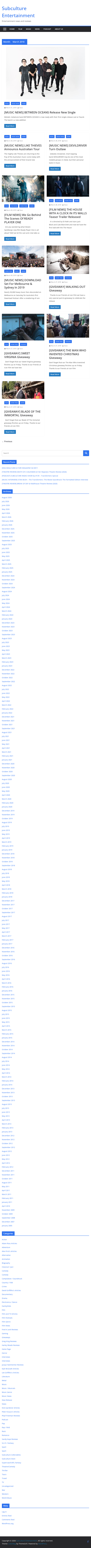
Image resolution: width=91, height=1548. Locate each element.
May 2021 (5, 744)
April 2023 (6, 654)
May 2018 (5, 881)
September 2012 (8, 1147)
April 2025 (6, 560)
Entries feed (6, 1516)
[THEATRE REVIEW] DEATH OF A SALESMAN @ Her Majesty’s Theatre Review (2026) (34, 472)
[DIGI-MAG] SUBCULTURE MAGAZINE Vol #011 (20, 468)
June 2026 (6, 505)
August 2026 (7, 497)
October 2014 (7, 1049)
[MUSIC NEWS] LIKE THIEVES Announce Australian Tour (23, 147)
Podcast (47, 29)
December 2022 (8, 670)
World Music (7, 1498)
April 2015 (6, 1026)
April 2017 (6, 932)
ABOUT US (59, 29)
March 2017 (6, 936)
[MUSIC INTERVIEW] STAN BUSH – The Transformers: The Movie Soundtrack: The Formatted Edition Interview (45, 480)
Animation (6, 1259)
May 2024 (5, 603)
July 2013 (5, 1108)
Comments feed (8, 1519)
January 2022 (7, 713)
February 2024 (7, 615)
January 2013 (7, 1132)
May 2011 (5, 1186)
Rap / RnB (6, 1427)
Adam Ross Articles (9, 1243)
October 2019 (7, 818)
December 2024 (8, 576)
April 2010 (6, 1206)
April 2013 (6, 1120)
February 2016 (7, 987)
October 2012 (7, 1143)
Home (12, 29)
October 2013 (7, 1096)
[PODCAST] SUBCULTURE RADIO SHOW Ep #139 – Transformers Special (30, 476)
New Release (7, 1400)
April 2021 (6, 748)
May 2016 (5, 975)
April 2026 (6, 513)
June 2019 (6, 830)
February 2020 (7, 803)
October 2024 (7, 583)
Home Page (23, 206)
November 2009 (8, 1210)
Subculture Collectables (11, 1455)
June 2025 (6, 552)
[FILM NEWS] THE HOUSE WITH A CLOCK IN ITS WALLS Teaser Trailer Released (68, 213)
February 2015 (7, 1034)
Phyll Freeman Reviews (11, 1416)
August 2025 (7, 544)
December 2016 (8, 948)
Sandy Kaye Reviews (10, 1439)
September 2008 (8, 1218)
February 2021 (7, 756)
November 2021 (8, 720)
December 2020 (8, 764)
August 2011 (7, 1182)
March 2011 (6, 1194)
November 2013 (8, 1092)
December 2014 (8, 1042)
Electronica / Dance (9, 1302)
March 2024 (6, 611)
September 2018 (8, 865)
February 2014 (7, 1081)
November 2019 (8, 814)
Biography (6, 1263)
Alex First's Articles (9, 1251)
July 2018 (5, 873)
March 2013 (6, 1124)
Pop (3, 1423)
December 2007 (8, 1222)
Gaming (5, 1333)
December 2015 (8, 995)
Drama (4, 1298)
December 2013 (8, 1088)
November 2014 (8, 1045)
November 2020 (8, 767)
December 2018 (8, 854)
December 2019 (8, 811)
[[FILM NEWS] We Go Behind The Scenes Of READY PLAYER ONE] (23, 188)
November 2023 (8, 627)
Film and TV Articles (10, 1314)
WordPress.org (8, 1523)
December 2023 (8, 623)
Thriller (5, 1470)
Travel (4, 1478)
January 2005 (7, 1225)
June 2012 (6, 1155)
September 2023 (8, 634)
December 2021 (8, 717)
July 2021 (5, 736)
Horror (4, 1353)
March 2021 (6, 752)
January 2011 (7, 1202)
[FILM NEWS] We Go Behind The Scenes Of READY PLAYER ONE (22, 218)
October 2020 (7, 771)
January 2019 (7, 850)
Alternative (6, 1255)
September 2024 (8, 587)
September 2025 (8, 540)
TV (3, 1482)
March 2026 (6, 517)
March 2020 (6, 799)
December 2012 (8, 1135)
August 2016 (7, 963)
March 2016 (6, 983)
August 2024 (7, 591)
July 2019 (5, 826)
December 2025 (8, 529)
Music (28, 29)
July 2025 (5, 548)
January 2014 (7, 1085)
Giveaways (6, 1337)
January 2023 (7, 666)
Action (4, 1239)
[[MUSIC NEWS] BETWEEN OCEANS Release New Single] (45, 73)
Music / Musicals (8, 1388)
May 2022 (5, 697)
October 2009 (7, 1214)
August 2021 (7, 732)
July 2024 (5, 595)
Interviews (6, 1357)
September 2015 (8, 1006)
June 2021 (6, 740)
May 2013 (5, 1116)
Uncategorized (7, 1486)
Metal (4, 1380)
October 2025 (7, 536)
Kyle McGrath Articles (10, 1369)
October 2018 (7, 861)
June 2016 (6, 971)
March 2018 (6, 889)
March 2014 (6, 1077)
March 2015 (6, 1030)
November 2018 (8, 858)
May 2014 (5, 1069)
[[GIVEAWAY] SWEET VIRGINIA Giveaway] (23, 327)
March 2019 (6, 842)
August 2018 (7, 869)
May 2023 (5, 650)
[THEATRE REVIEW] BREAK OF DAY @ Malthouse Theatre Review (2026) (29, 483)
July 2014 (5, 1061)
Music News (15, 103)
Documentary (7, 1294)
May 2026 (5, 509)
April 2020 (6, 795)
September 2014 (8, 1053)
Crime (4, 1286)
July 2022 (5, 689)
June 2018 (6, 877)
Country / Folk (7, 1282)
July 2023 (5, 642)
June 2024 (6, 599)
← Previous (7, 441)
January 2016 (7, 991)
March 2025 (6, 564)
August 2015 (7, 1010)
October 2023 (7, 630)
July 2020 (5, 783)
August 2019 (7, 822)
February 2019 (7, 846)
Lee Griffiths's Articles (10, 1372)
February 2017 (7, 940)
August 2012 (7, 1151)
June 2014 (6, 1065)
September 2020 (8, 775)
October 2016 (7, 955)
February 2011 (7, 1198)
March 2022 (6, 705)
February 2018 (7, 893)
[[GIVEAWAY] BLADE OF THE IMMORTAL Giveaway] (23, 390)
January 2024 (7, 619)
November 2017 (8, 904)
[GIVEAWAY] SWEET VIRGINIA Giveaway (17, 355)
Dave (21, 108)
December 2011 (8, 1171)
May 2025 (5, 556)
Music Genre (7, 1392)
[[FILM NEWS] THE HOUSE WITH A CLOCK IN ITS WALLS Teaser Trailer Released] (68, 186)
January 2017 (7, 944)
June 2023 (6, 646)
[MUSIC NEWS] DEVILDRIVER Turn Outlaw (68, 147)
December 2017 (8, 901)
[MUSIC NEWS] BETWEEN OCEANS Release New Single (40, 112)
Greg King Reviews (9, 1341)
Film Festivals (7, 1318)
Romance (5, 1435)
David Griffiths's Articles (11, 1290)
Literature (6, 1376)
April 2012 (6, 1163)
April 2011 (6, 1190)
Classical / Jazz (7, 1267)
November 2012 (8, 1139)
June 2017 (6, 924)
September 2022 (8, 681)
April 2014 (6, 1073)
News (37, 29)
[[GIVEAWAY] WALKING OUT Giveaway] (68, 260)
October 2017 (7, 908)
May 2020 (5, 791)
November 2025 (8, 533)
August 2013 (7, 1104)
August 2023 (7, 638)
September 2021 (8, 728)
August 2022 (7, 685)
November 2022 (8, 674)
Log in (4, 1512)
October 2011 (7, 1179)
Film (20, 29)
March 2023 (6, 658)
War (3, 1490)
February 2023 (7, 662)
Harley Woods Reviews (11, 1345)
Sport (4, 1447)
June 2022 (6, 693)
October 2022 (7, 677)
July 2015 (5, 1014)
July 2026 (5, 501)
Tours (4, 1474)
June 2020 (6, 787)
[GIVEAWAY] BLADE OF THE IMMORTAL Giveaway (22, 413)
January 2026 (7, 525)
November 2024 (8, 580)
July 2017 (5, 920)
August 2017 (7, 916)
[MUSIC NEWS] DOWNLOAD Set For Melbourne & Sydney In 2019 (22, 283)
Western (5, 1494)
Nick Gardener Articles (11, 1408)
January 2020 (7, 807)
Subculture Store (8, 1459)
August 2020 (7, 779)
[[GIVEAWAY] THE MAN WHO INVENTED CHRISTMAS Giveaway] (68, 326)
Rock (4, 1431)
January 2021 (7, 760)
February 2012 (7, 1167)
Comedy (5, 1271)
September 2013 (8, 1100)
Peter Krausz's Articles (11, 1412)
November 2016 (8, 951)
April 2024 (6, 607)
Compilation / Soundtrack (12, 1279)
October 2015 (7, 1002)
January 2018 (7, 897)
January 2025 (7, 572)
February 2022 (7, 709)
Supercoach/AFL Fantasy (11, 1463)
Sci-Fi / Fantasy (8, 1443)
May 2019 (5, 834)
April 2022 (6, 701)
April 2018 (6, 885)
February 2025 (7, 568)
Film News (14, 206)
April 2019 (6, 838)
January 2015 (7, 1038)
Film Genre (6, 1322)
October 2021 (7, 724)
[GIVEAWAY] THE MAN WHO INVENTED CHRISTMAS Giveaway (67, 354)
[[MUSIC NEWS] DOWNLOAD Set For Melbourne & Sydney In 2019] (23, 256)
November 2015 (8, 998)
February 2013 (7, 1128)
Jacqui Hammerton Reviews (13, 1365)
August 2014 (7, 1057)
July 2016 (5, 967)
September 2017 (8, 912)
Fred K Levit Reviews (10, 1329)
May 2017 (5, 928)
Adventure (6, 1247)
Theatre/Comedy (8, 1466)
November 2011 (8, 1175)
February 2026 (7, 521)
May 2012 (5, 1159)
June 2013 (6, 1112)
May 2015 (5, 1022)
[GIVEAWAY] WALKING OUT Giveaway (67, 288)
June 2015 (6, 1018)
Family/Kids (6, 1306)
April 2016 (6, 979)
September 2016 (8, 959)
